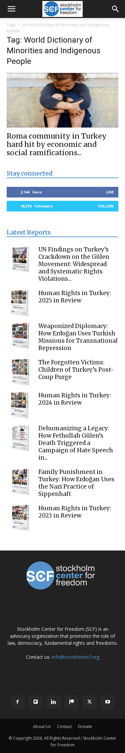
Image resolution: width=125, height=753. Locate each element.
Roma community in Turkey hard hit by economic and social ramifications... (57, 144)
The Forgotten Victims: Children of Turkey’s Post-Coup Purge (76, 370)
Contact (64, 726)
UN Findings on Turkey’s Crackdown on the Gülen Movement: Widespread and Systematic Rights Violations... (73, 264)
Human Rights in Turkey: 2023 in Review (74, 512)
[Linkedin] (53, 702)
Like (110, 191)
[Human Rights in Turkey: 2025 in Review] (20, 302)
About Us (42, 726)
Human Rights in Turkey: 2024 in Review (74, 399)
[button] (11, 9)
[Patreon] (71, 702)
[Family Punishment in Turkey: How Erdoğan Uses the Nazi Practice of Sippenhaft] (20, 481)
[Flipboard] (35, 702)
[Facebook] (17, 702)
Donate (85, 726)
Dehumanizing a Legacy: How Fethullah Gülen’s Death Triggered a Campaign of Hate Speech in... (75, 443)
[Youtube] (107, 702)
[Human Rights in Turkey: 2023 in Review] (20, 518)
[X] (89, 702)
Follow (106, 205)
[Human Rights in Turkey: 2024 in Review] (20, 405)
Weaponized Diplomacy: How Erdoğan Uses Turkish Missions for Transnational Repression (78, 337)
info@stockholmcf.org (75, 657)
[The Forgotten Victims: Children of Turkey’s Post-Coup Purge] (20, 372)
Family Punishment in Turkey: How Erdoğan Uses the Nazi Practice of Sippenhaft (76, 483)
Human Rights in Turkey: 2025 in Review (74, 296)
